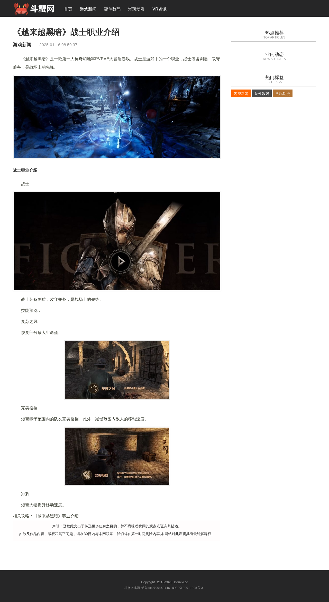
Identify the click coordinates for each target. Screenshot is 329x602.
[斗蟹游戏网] (34, 8)
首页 (68, 9)
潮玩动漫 (136, 9)
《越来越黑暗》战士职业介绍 (66, 31)
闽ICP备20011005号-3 (187, 587)
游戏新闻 (88, 9)
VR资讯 (159, 9)
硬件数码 (112, 9)
